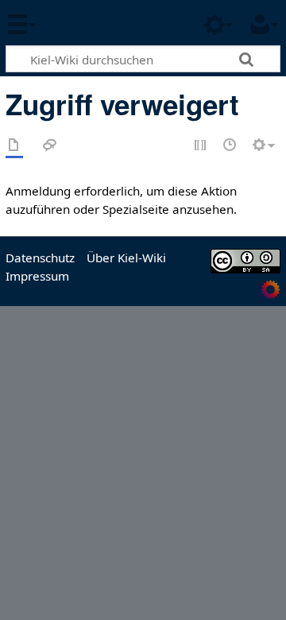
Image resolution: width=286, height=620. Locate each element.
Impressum (37, 276)
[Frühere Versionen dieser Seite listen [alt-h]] (230, 146)
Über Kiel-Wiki (126, 257)
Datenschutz (40, 257)
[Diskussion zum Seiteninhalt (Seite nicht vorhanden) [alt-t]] (50, 146)
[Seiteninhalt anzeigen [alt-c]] (14, 146)
